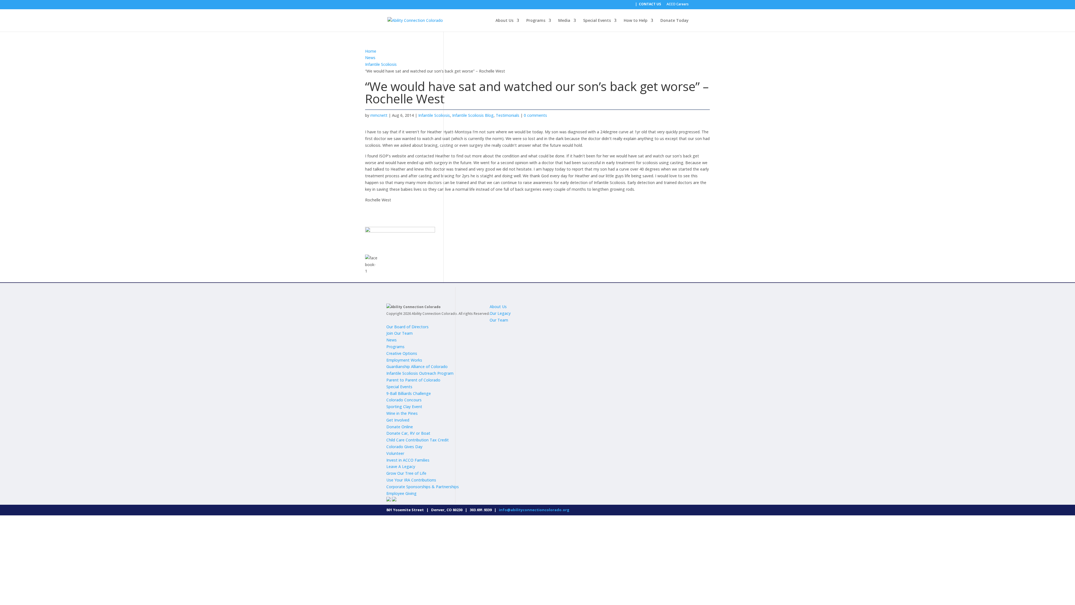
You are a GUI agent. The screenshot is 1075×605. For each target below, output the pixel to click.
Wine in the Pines (402, 413)
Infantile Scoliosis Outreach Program (420, 373)
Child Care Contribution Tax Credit (417, 440)
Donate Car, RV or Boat (408, 433)
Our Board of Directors (407, 326)
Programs (535, 20)
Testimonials (507, 115)
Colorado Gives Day (404, 446)
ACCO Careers (678, 4)
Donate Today (674, 20)
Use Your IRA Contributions (411, 480)
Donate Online (399, 426)
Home (370, 51)
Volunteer (395, 453)
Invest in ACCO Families (407, 460)
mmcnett (378, 115)
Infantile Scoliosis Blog (473, 115)
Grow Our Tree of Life (406, 473)
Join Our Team (399, 333)
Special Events (597, 20)
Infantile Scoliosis (381, 64)
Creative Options (401, 353)
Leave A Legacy (400, 466)
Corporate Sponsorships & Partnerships (422, 486)
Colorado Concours (404, 399)
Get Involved (397, 420)
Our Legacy (500, 313)
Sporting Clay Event (404, 406)
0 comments (535, 115)
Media (564, 20)
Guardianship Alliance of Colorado (417, 366)
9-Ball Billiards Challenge (408, 393)
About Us (504, 20)
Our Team (499, 320)
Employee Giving (401, 493)
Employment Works (404, 360)
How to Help (636, 20)
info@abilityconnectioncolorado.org (534, 509)
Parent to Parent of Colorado (413, 380)
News (370, 57)
